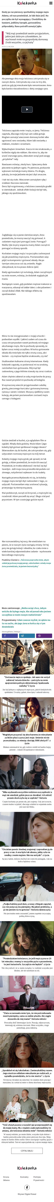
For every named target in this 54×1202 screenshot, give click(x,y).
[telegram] (27, 636)
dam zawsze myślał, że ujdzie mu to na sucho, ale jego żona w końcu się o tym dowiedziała (26, 623)
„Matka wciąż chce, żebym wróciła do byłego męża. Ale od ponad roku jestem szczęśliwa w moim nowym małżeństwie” (26, 611)
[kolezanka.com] (27, 3)
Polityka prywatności (38, 1178)
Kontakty (24, 1177)
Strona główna (6, 1178)
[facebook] (10, 636)
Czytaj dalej (27, 1150)
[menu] (51, 3)
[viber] (44, 636)
